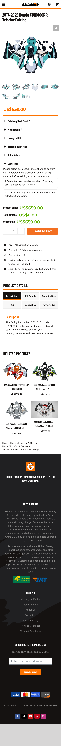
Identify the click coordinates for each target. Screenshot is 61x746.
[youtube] (30, 716)
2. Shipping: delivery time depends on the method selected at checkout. (30, 194)
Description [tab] (12, 296)
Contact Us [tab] (30, 305)
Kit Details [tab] (30, 296)
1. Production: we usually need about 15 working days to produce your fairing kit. (29, 183)
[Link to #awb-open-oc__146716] (8, 4)
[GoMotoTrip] (30, 3)
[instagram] (43, 716)
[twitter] (24, 716)
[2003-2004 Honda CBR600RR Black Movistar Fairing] (44, 371)
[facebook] (17, 716)
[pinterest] (37, 716)
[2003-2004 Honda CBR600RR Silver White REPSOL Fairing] (16, 410)
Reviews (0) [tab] (49, 305)
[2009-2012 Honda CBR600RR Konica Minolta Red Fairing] (44, 409)
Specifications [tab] (49, 296)
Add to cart (43, 231)
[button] (56, 28)
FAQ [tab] (12, 305)
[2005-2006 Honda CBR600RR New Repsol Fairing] (16, 371)
